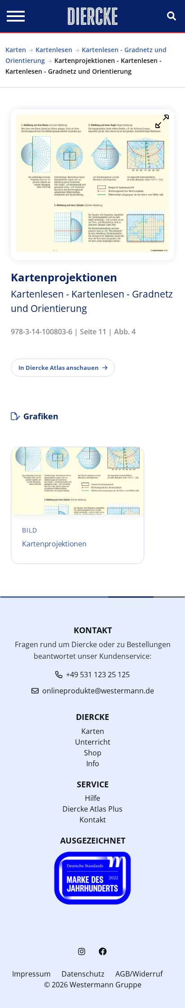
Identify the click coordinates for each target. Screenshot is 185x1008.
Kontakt (92, 820)
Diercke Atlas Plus (92, 809)
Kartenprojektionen (54, 544)
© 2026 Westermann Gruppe (92, 985)
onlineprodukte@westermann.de (98, 691)
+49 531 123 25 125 (98, 674)
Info (92, 763)
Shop (92, 753)
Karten (15, 49)
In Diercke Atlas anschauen (58, 368)
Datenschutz (83, 974)
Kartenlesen (53, 49)
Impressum (31, 974)
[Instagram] (81, 952)
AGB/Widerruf (139, 974)
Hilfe (92, 798)
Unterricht (92, 742)
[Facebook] (103, 952)
